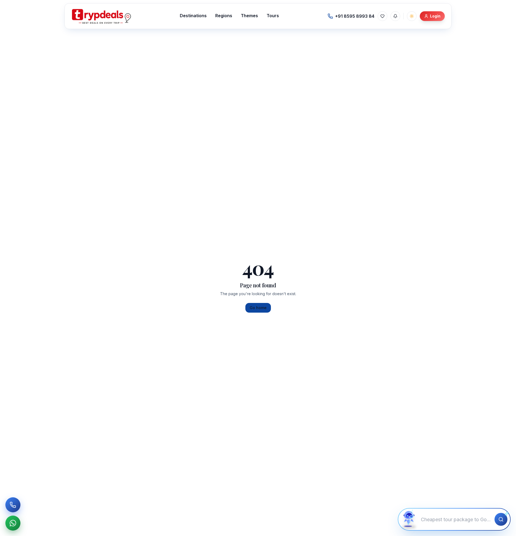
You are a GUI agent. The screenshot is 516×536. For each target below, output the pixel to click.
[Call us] (12, 504)
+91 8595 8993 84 (354, 16)
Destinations (193, 15)
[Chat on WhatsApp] (12, 523)
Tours (273, 15)
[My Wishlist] (382, 16)
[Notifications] (395, 16)
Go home (258, 307)
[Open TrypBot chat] (409, 519)
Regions (223, 15)
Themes (249, 15)
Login (435, 16)
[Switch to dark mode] (412, 16)
